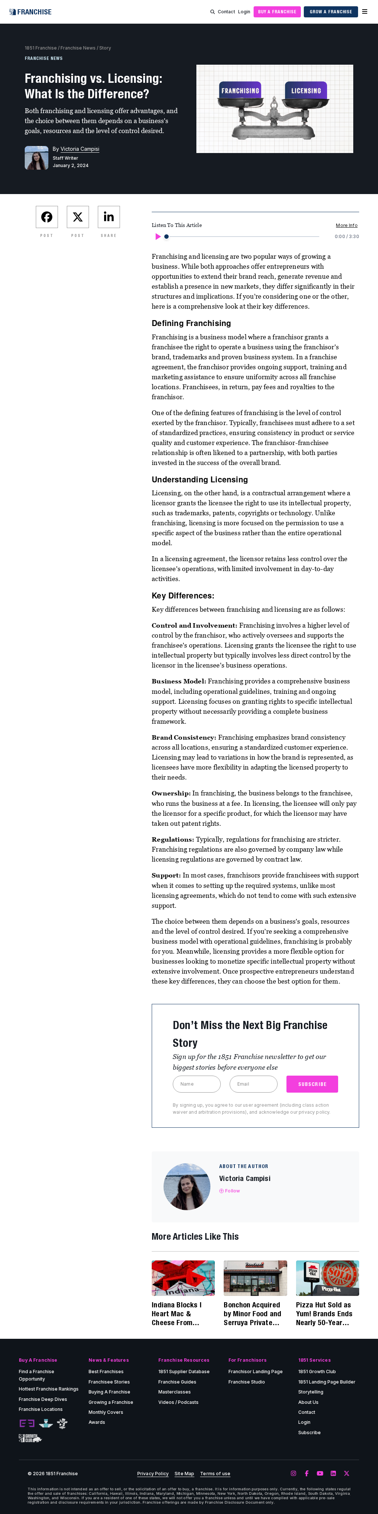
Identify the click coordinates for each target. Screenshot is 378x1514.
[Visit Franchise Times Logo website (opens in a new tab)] (46, 1423)
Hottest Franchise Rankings (49, 1389)
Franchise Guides (177, 1382)
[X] (346, 1474)
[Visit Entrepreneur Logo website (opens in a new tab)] (27, 1423)
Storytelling (310, 1392)
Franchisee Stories (109, 1382)
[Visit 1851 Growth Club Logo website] (30, 1438)
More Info (346, 225)
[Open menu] (364, 12)
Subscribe (309, 1432)
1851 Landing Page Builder (326, 1382)
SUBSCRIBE (312, 1084)
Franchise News (78, 48)
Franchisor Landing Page (255, 1371)
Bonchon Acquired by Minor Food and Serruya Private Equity (252, 1313)
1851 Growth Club (317, 1371)
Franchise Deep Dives (43, 1399)
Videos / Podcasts (178, 1402)
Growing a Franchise (111, 1402)
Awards (97, 1422)
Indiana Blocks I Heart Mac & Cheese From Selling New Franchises (177, 1313)
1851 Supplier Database (184, 1371)
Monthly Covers (106, 1412)
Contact (226, 11)
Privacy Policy (153, 1473)
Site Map (184, 1473)
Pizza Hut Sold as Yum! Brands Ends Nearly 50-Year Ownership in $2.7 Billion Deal (324, 1313)
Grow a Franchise (331, 11)
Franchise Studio (246, 1382)
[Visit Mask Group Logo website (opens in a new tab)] (62, 1423)
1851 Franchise (41, 48)
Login (244, 11)
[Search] (212, 12)
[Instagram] (293, 1474)
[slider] (166, 237)
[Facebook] (306, 1474)
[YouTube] (320, 1474)
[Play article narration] (158, 236)
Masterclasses (174, 1392)
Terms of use (215, 1473)
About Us (308, 1402)
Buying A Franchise (109, 1392)
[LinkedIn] (333, 1474)
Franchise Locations (41, 1409)
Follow (232, 1191)
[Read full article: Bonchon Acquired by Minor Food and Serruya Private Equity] (255, 1278)
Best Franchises (106, 1371)
